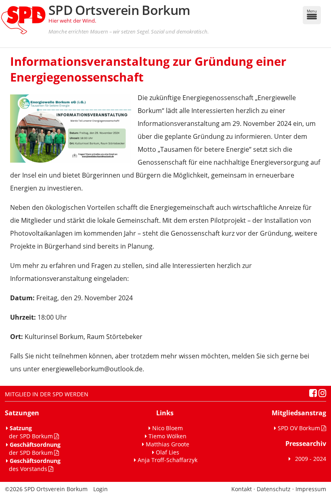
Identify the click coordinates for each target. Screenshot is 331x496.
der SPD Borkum (29, 432)
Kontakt (241, 489)
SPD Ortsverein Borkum (119, 10)
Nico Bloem (167, 428)
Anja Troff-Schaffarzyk (167, 460)
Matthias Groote (167, 444)
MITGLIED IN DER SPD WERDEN (46, 394)
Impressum (310, 489)
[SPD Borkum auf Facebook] (313, 394)
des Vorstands (33, 465)
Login (100, 489)
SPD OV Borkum (299, 428)
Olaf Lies (167, 452)
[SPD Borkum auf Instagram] (322, 394)
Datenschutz (274, 489)
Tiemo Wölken (167, 436)
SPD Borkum (56, 489)
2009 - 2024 (309, 459)
